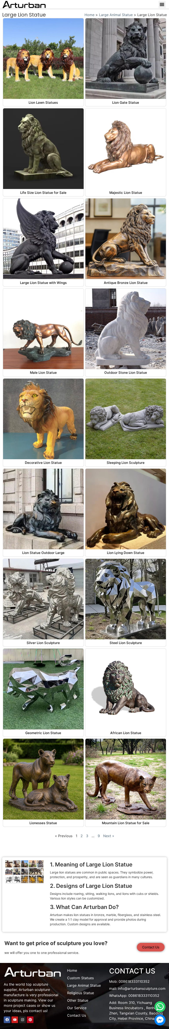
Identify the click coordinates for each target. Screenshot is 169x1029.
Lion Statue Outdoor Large (43, 553)
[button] (162, 4)
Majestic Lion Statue (125, 193)
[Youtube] (14, 1019)
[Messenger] (159, 1019)
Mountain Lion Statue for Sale (125, 823)
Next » (108, 836)
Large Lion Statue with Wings (43, 283)
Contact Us (76, 1015)
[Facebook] (7, 1019)
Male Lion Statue (43, 372)
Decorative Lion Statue (43, 463)
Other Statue (77, 1000)
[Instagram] (22, 1019)
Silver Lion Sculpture (43, 643)
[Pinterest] (30, 1019)
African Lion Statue (125, 733)
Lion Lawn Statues (43, 102)
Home (89, 15)
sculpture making (22, 1000)
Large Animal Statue (116, 15)
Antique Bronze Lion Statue (126, 283)
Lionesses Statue (43, 823)
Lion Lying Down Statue (125, 553)
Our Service (76, 1008)
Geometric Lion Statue (43, 733)
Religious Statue (80, 993)
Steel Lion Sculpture (126, 643)
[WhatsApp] (159, 1006)
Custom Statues (80, 978)
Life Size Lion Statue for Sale (43, 193)
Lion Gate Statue (125, 102)
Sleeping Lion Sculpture (126, 463)
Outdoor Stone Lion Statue (125, 372)
